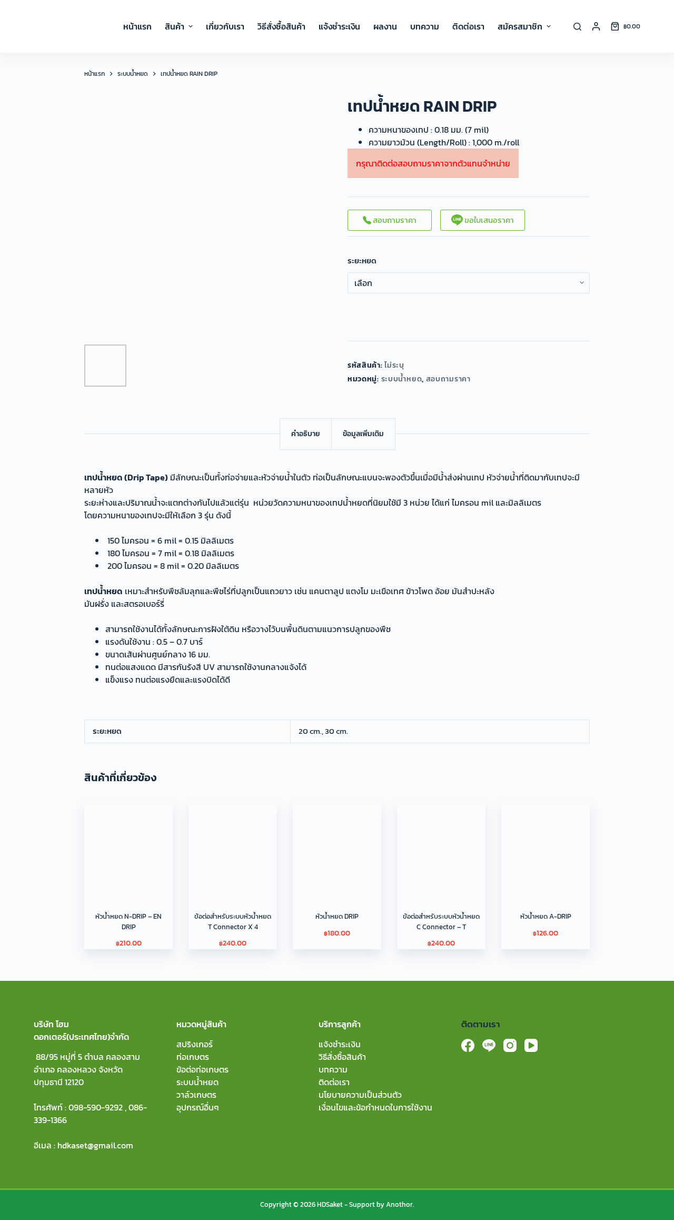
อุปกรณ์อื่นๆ (197, 1107)
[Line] (488, 1045)
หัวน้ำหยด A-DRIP (545, 916)
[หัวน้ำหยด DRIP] (337, 845)
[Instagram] (510, 1045)
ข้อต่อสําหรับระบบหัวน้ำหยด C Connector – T (441, 921)
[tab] (306, 433)
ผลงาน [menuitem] (385, 26)
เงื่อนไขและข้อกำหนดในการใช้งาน (375, 1107)
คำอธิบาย (305, 433)
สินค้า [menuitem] (174, 26)
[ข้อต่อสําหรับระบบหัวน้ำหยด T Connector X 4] (233, 845)
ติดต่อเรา (334, 1082)
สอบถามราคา (394, 220)
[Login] (596, 26)
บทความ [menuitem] (424, 26)
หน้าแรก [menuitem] (137, 26)
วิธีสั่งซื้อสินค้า (342, 1056)
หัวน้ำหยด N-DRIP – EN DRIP (128, 921)
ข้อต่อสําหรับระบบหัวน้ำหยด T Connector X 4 (232, 921)
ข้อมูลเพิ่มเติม (363, 433)
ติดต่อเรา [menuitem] (468, 26)
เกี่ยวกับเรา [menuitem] (225, 26)
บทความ (333, 1069)
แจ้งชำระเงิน (340, 1044)
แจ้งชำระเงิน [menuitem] (339, 26)
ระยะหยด (362, 261)
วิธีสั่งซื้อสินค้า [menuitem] (281, 26)
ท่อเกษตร (192, 1056)
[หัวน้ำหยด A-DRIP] (545, 845)
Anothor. (400, 1204)
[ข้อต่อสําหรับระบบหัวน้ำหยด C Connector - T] (441, 845)
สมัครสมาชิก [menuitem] (520, 26)
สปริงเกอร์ (194, 1044)
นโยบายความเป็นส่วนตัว (360, 1094)
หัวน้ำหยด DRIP (337, 916)
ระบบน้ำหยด (401, 379)
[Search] (577, 27)
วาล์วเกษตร (196, 1094)
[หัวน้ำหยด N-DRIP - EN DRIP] (128, 845)
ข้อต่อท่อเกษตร (202, 1069)
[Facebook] (467, 1045)
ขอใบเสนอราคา (488, 220)
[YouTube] (531, 1045)
